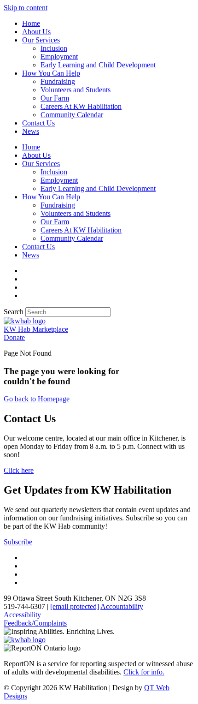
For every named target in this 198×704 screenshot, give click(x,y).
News (30, 131)
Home (31, 23)
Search (13, 312)
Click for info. (143, 672)
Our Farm (55, 98)
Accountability (121, 606)
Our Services (41, 40)
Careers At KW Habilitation (81, 106)
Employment (59, 56)
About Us (36, 32)
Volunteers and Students (76, 90)
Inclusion (54, 48)
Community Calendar (72, 115)
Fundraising (58, 81)
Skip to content (25, 8)
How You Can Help (51, 73)
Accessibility (22, 615)
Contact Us (38, 123)
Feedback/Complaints (35, 623)
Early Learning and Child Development (98, 65)
